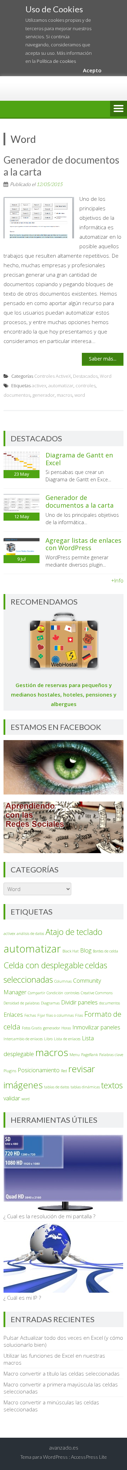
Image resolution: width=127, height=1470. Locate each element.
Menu (74, 1054)
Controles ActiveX (52, 376)
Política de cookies (56, 61)
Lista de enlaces (67, 1038)
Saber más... (102, 358)
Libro (48, 1038)
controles (85, 385)
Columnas (63, 981)
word (79, 395)
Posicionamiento (39, 1070)
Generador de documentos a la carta (61, 166)
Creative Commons (97, 992)
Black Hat (70, 951)
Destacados (85, 376)
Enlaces (13, 1015)
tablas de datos (56, 1087)
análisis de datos (30, 933)
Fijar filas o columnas (55, 1015)
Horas (66, 1028)
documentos (17, 395)
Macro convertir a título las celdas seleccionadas (62, 1373)
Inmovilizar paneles (96, 1027)
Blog (85, 950)
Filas (79, 1015)
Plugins (10, 1070)
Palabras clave (111, 1054)
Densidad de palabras (22, 1003)
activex (39, 385)
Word (105, 376)
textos (112, 1085)
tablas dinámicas (85, 1087)
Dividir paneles (79, 1002)
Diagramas (50, 1003)
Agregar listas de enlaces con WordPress (83, 544)
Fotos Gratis (32, 1028)
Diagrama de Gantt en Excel (79, 459)
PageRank (89, 1054)
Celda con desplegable (44, 965)
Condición (55, 992)
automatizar (60, 385)
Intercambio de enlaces (23, 1038)
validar (12, 1098)
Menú (118, 109)
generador (43, 395)
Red (64, 1070)
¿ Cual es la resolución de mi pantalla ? (49, 1216)
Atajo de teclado (74, 931)
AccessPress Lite (89, 1457)
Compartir (36, 992)
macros (64, 395)
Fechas (30, 1015)
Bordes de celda (105, 951)
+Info (117, 580)
